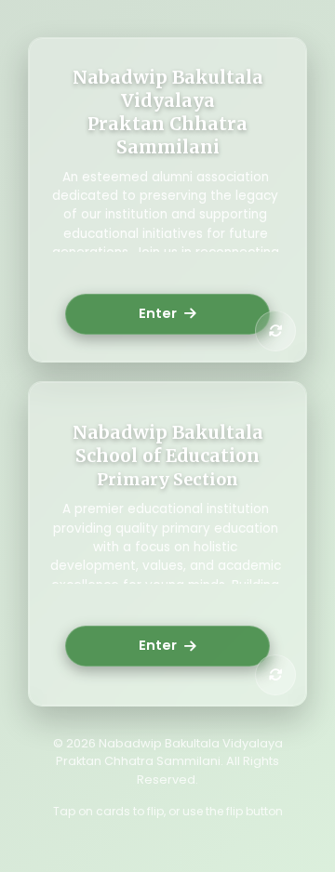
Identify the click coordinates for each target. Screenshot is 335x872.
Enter (158, 313)
